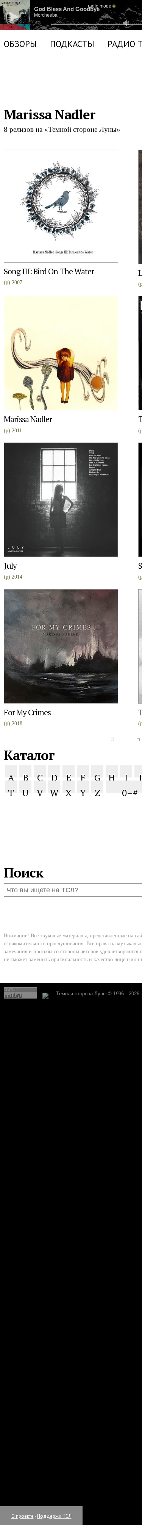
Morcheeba (51, 32)
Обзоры (20, 89)
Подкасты (72, 89)
